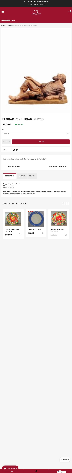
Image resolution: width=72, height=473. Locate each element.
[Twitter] (14, 150)
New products (31, 159)
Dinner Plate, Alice (34, 229)
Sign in (36, 4)
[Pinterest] (17, 150)
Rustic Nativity (41, 159)
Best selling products (18, 159)
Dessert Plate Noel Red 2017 (12, 230)
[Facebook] (11, 150)
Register (42, 4)
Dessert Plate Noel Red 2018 (57, 230)
